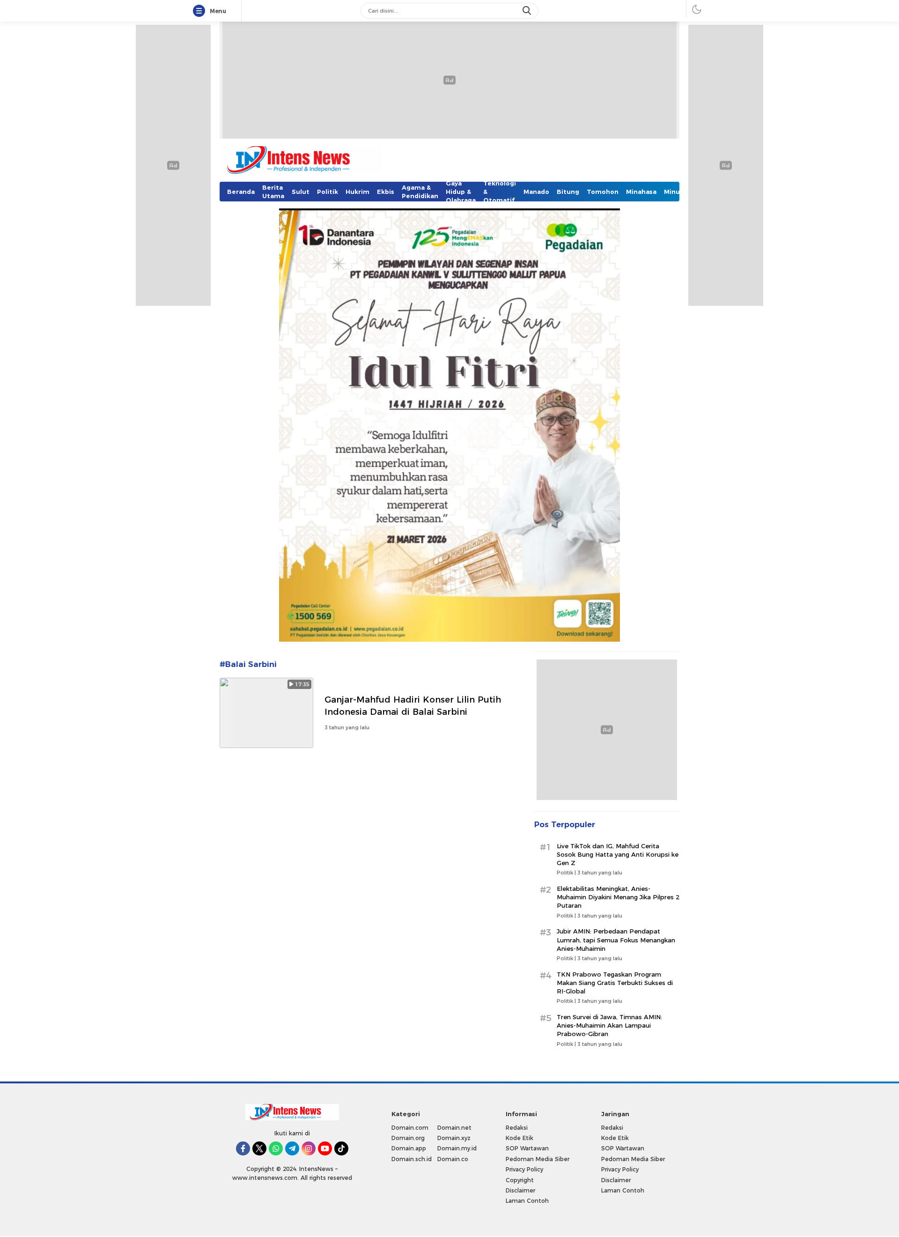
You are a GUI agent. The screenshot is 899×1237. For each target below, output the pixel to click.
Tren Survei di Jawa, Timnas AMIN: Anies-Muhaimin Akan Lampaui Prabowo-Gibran (609, 1025)
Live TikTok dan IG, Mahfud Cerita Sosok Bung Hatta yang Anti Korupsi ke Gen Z (617, 854)
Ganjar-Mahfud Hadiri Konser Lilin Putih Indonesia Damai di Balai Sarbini (412, 705)
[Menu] (201, 11)
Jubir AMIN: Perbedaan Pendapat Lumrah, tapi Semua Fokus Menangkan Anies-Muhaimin (616, 939)
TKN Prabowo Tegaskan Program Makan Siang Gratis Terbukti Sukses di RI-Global (615, 982)
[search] (527, 11)
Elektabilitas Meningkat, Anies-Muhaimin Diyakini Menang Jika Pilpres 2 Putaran (618, 897)
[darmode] (696, 9)
